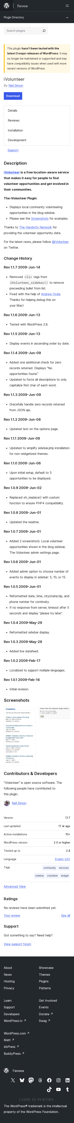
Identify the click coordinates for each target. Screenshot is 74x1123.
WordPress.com (17, 1033)
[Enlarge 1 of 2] (30, 712)
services (64, 867)
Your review (12, 915)
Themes (44, 974)
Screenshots (40, 218)
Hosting (9, 981)
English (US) (62, 859)
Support (13, 150)
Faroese (18, 1071)
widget (65, 875)
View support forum (17, 944)
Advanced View (15, 886)
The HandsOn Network (35, 227)
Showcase (46, 968)
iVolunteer (12, 172)
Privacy (9, 988)
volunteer (52, 875)
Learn (8, 1000)
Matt (9, 1040)
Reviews (14, 120)
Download (13, 95)
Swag (44, 1021)
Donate (46, 1014)
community (49, 867)
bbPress (11, 1047)
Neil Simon (16, 85)
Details (12, 110)
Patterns (45, 988)
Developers (12, 1014)
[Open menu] (68, 5)
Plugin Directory (14, 17)
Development (17, 140)
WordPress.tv (15, 1021)
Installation (15, 130)
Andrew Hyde (50, 294)
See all (65, 915)
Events (44, 1007)
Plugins (44, 981)
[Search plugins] (44, 31)
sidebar (39, 875)
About (8, 968)
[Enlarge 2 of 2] (65, 712)
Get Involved (48, 1000)
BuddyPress (14, 1053)
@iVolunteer (60, 242)
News (8, 974)
